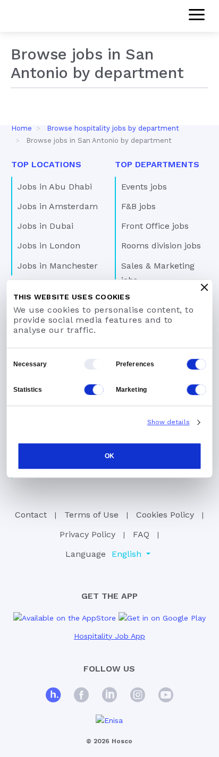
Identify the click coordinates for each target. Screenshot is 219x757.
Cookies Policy (165, 515)
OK (109, 456)
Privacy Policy (87, 534)
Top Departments (157, 164)
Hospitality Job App (109, 636)
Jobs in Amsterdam (58, 206)
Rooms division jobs (161, 245)
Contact (31, 515)
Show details (168, 422)
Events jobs (144, 187)
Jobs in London (49, 245)
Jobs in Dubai (45, 226)
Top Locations (46, 164)
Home (21, 128)
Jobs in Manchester (58, 266)
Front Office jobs (155, 226)
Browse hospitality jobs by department (113, 128)
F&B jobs (138, 206)
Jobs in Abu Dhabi (55, 187)
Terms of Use (91, 515)
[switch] (196, 364)
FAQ (141, 534)
